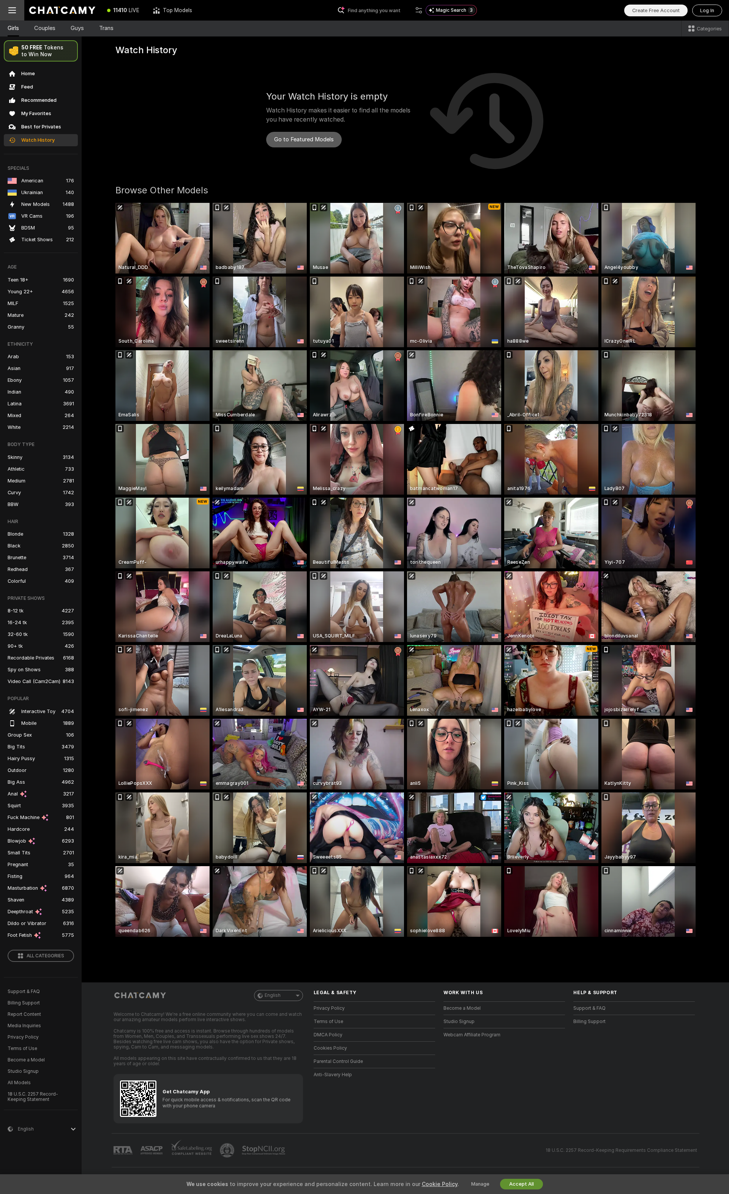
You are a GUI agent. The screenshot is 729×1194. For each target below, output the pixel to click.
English (273, 995)
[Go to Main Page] (62, 10)
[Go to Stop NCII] (264, 1150)
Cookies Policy (330, 1048)
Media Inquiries (24, 1025)
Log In (707, 10)
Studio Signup (23, 1071)
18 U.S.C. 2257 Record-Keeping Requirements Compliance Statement (621, 1150)
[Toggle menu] (12, 10)
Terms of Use (22, 1048)
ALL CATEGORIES (45, 955)
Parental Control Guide (338, 1061)
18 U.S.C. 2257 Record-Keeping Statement (33, 1096)
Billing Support (24, 1003)
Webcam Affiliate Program (471, 1034)
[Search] (418, 10)
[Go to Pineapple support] (228, 1150)
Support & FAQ (24, 991)
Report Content (24, 1014)
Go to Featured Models (304, 139)
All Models (19, 1082)
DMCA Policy (328, 1034)
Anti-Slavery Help (333, 1074)
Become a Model (26, 1060)
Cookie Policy (440, 1184)
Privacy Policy (23, 1037)
